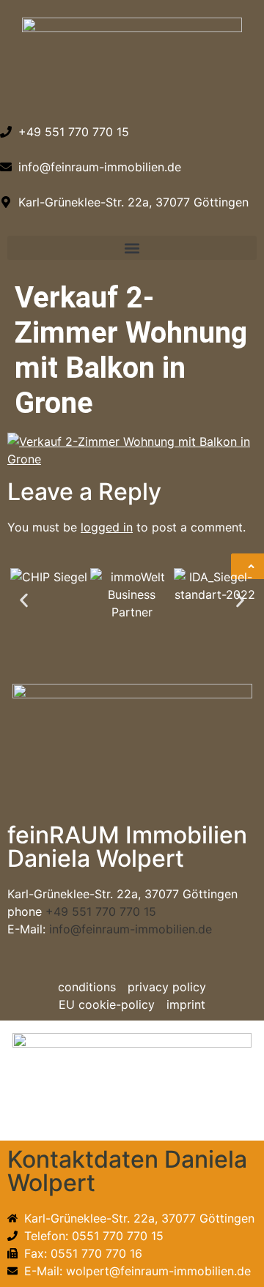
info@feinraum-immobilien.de (130, 929)
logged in (107, 527)
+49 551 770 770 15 (100, 911)
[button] (132, 248)
